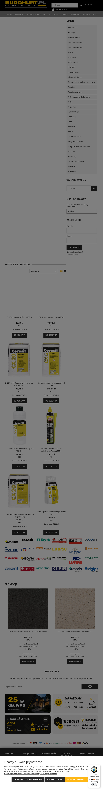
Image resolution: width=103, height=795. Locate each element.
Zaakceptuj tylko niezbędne (28, 780)
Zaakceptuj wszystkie (78, 780)
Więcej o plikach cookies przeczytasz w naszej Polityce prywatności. (30, 773)
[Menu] (98, 766)
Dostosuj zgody (55, 780)
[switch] (94, 784)
